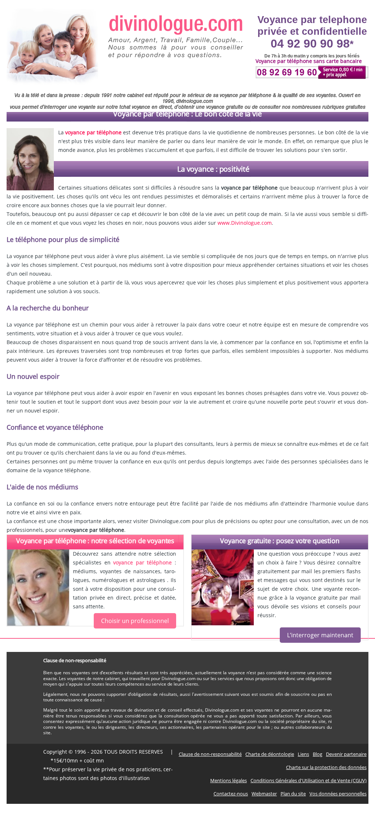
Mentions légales (228, 780)
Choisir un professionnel (135, 621)
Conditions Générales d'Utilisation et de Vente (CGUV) (308, 780)
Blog (317, 754)
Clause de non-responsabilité (210, 754)
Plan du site (293, 793)
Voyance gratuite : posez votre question (279, 540)
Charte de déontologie (269, 754)
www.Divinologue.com (245, 222)
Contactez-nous (231, 793)
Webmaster (264, 793)
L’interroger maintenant (320, 635)
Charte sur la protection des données (326, 767)
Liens (303, 754)
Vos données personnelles (338, 793)
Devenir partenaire (346, 754)
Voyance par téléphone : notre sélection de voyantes (95, 540)
